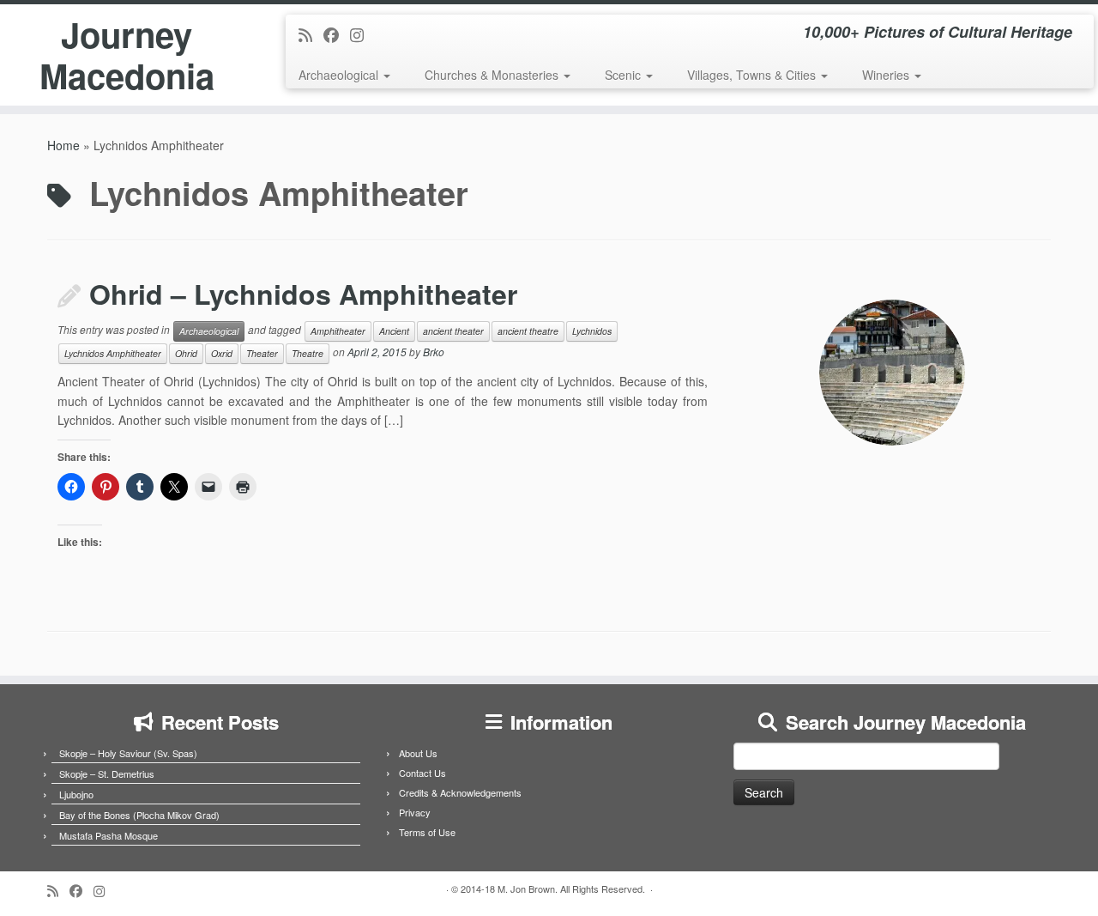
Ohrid (186, 353)
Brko (433, 352)
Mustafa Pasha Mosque (108, 835)
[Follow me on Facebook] (336, 34)
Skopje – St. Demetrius (106, 773)
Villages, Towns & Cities (753, 74)
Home (63, 145)
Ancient (394, 331)
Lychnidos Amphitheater (112, 353)
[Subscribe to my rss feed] (311, 34)
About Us (418, 753)
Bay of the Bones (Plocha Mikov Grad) (139, 815)
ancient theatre (528, 331)
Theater (262, 353)
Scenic (624, 74)
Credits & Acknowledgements (460, 792)
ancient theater (453, 331)
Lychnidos (592, 331)
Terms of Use (427, 832)
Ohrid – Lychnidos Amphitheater (303, 293)
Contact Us (422, 773)
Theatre (307, 353)
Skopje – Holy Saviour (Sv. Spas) (128, 753)
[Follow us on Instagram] (362, 34)
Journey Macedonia (126, 55)
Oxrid (221, 353)
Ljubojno (76, 794)
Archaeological (340, 74)
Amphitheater (338, 331)
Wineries (887, 74)
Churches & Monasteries (493, 74)
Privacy (415, 812)
